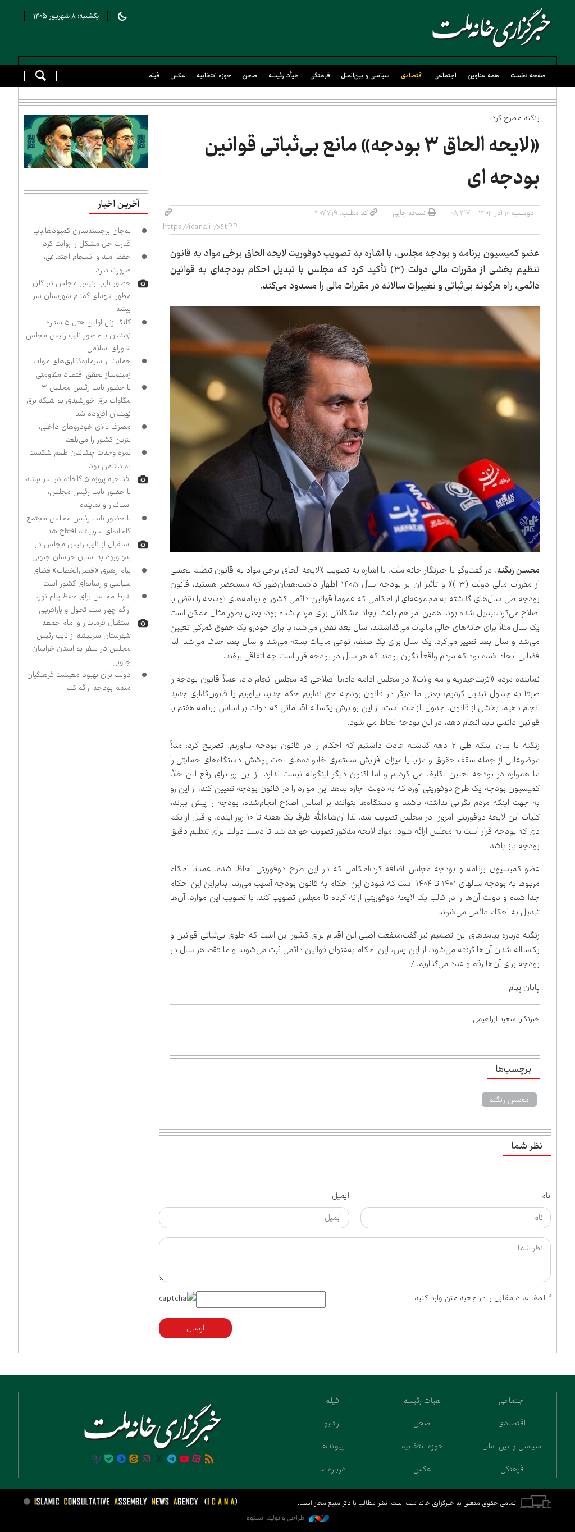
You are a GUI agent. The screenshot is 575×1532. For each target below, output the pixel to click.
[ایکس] (159, 1459)
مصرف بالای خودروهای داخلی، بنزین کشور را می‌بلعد (85, 433)
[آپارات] (196, 1459)
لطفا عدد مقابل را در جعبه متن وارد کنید (482, 1298)
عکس (177, 75)
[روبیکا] (96, 1459)
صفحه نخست (528, 75)
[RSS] (209, 1459)
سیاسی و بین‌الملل (365, 75)
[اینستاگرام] (146, 1459)
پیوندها (332, 1446)
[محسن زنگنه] (355, 429)
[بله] (109, 1459)
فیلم (153, 75)
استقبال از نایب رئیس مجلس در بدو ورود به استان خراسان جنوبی (81, 550)
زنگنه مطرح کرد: (515, 118)
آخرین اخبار (118, 204)
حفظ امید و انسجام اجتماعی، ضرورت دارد (87, 263)
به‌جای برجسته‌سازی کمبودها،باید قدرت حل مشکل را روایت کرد (82, 237)
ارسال (195, 1328)
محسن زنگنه (509, 1099)
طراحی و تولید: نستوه (276, 1518)
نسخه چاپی (409, 212)
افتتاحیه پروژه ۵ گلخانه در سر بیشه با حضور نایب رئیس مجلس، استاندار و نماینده (78, 492)
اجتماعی (445, 75)
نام (546, 1195)
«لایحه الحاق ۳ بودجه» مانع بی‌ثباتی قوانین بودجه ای (372, 161)
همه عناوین (483, 75)
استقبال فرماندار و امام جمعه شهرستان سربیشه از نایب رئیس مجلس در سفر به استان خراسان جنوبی (81, 642)
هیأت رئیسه (283, 75)
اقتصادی (412, 75)
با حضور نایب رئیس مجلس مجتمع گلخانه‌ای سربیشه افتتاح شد (78, 524)
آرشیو (332, 1423)
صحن (250, 75)
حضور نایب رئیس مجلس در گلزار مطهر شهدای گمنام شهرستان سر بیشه (81, 296)
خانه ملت (489, 28)
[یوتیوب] (184, 1459)
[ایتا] (133, 1459)
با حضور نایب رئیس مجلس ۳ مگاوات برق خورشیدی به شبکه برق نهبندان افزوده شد (78, 400)
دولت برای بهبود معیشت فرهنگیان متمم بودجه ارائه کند (79, 681)
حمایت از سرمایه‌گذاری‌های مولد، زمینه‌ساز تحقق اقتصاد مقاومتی (82, 367)
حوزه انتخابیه (214, 75)
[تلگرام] (171, 1459)
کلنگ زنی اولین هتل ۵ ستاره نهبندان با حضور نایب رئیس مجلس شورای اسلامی (78, 335)
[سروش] (121, 1459)
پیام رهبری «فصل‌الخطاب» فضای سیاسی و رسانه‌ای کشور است (82, 577)
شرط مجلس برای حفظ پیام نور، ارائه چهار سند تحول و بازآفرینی (83, 602)
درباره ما (332, 1469)
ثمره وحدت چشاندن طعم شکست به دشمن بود (80, 459)
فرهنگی (320, 75)
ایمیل (340, 1195)
